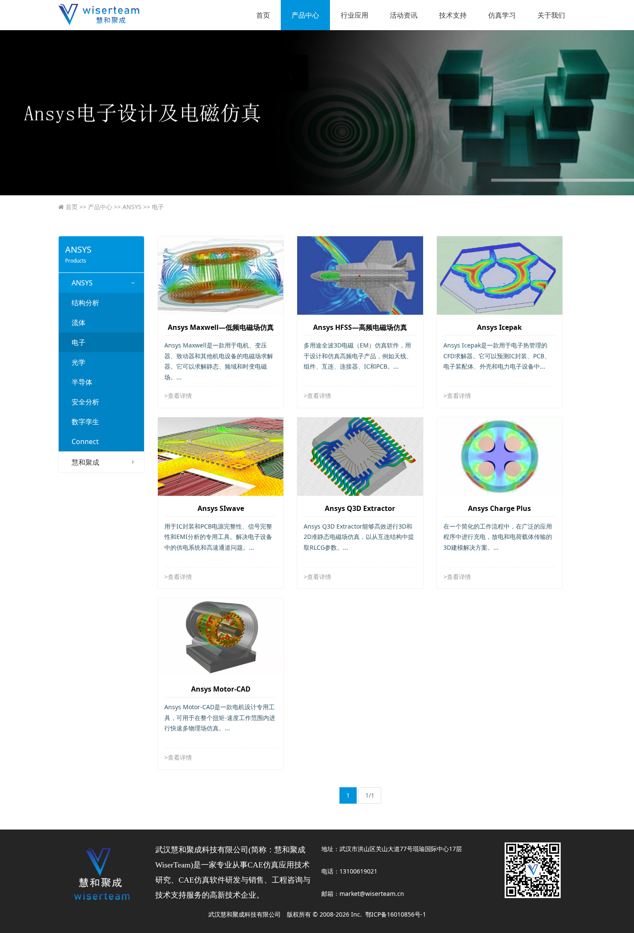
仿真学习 (502, 15)
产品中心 (305, 15)
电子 (153, 207)
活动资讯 (403, 15)
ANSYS (127, 207)
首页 (263, 15)
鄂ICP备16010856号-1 (395, 914)
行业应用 (354, 15)
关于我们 (551, 15)
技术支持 (453, 15)
